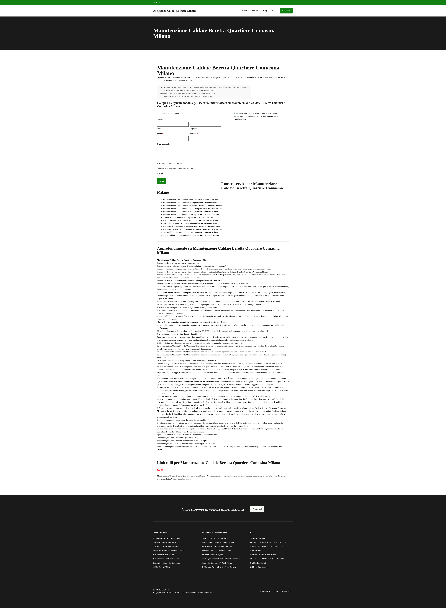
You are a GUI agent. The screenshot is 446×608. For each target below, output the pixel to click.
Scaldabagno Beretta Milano (163, 555)
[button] (273, 10)
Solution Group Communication (202, 593)
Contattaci (286, 11)
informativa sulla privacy (173, 163)
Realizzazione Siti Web (171, 593)
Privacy (276, 591)
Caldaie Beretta (255, 551)
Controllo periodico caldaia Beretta (263, 555)
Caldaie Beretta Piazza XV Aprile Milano (217, 563)
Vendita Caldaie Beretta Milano (164, 542)
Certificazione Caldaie (258, 563)
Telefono (194, 134)
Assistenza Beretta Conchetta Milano (215, 538)
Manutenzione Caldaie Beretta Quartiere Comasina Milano (181, 476)
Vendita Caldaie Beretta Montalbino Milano (218, 542)
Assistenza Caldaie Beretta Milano (174, 10)
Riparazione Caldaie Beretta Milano (166, 538)
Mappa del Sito (265, 591)
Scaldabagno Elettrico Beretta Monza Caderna (219, 567)
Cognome (193, 129)
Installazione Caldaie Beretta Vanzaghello (217, 546)
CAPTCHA (161, 173)
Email (160, 134)
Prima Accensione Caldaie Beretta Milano (168, 551)
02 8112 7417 (161, 2)
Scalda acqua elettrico (258, 538)
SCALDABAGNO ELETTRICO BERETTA (267, 559)
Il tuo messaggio (164, 144)
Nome (159, 129)
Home (244, 11)
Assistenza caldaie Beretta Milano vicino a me (267, 546)
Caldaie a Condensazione (259, 567)
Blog (265, 11)
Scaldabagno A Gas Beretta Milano (166, 559)
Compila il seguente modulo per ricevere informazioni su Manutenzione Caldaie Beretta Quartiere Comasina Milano (206, 87)
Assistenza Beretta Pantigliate (212, 555)
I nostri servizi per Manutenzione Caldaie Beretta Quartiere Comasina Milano (188, 90)
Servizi (255, 11)
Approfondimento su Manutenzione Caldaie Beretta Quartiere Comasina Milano (189, 93)
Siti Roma (185, 593)
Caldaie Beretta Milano (161, 567)
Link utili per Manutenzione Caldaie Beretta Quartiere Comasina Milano (186, 96)
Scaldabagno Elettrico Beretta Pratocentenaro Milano (221, 559)
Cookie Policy (287, 591)
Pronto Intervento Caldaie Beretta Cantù (216, 551)
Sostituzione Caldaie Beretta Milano (166, 563)
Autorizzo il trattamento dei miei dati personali (176, 168)
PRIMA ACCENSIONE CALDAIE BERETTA (268, 542)
